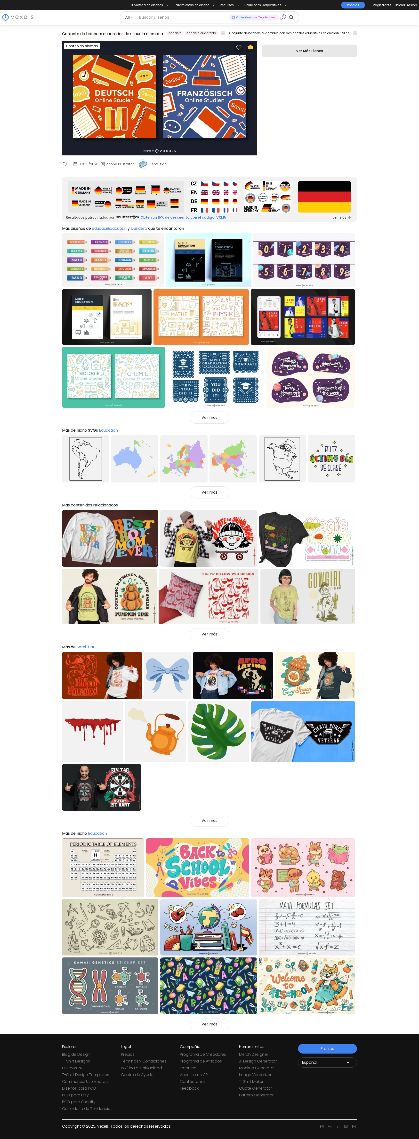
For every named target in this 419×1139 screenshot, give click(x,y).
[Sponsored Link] (126, 197)
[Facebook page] (330, 1126)
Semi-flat (86, 647)
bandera (175, 33)
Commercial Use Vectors (85, 1081)
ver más (339, 217)
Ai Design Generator (258, 1061)
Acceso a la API (194, 1075)
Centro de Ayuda (137, 1075)
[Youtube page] (346, 1126)
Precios (128, 1054)
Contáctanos (193, 1081)
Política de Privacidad (141, 1068)
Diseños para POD (79, 1088)
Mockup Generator (257, 1068)
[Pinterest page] (338, 1126)
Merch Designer (253, 1054)
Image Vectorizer (255, 1075)
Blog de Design (76, 1054)
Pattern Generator (256, 1095)
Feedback (189, 1088)
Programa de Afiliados (201, 1061)
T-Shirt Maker (251, 1081)
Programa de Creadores (203, 1054)
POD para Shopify (79, 1102)
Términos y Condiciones (143, 1061)
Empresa (188, 1068)
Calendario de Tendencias (87, 1108)
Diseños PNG (74, 1068)
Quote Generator (255, 1088)
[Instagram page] (322, 1126)
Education (108, 430)
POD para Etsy (75, 1095)
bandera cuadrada (201, 33)
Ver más (209, 417)
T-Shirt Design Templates (85, 1075)
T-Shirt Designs (76, 1061)
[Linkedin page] (354, 1126)
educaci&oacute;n (109, 228)
